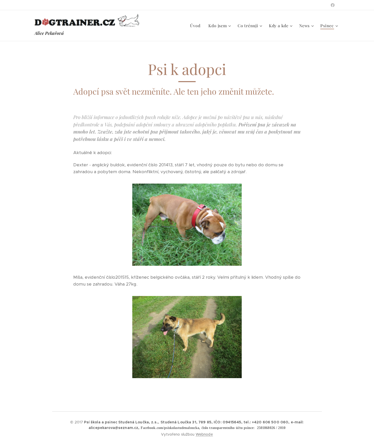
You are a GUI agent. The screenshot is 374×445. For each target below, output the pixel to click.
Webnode (204, 434)
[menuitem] (196, 25)
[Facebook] (332, 5)
